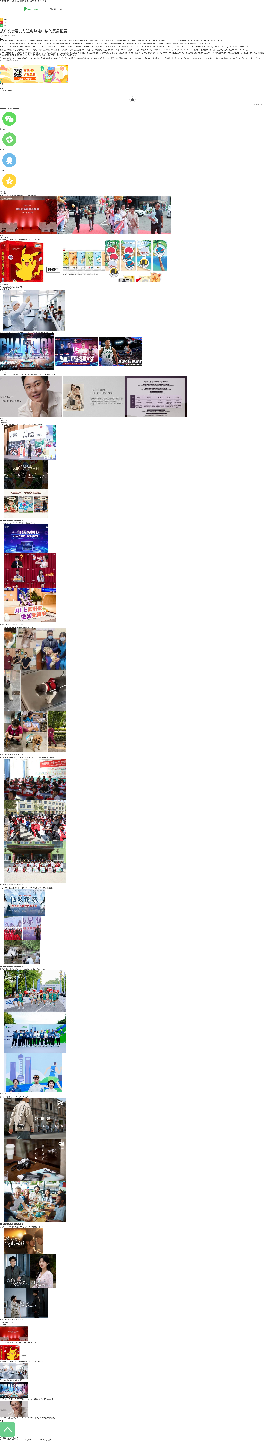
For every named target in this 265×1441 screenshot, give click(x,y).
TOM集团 (3, 1438)
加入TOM (16, 1438)
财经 (31, 1)
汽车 (41, 1)
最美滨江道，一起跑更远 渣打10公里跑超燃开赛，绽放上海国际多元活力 (23, 969)
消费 (37, 1)
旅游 (18, 1)
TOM (5, 35)
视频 (27, 1)
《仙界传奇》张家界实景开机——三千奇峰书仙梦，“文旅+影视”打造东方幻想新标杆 (27, 888)
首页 (1, 1)
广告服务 (9, 1438)
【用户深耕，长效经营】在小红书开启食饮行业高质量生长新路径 (21, 424)
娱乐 (8, 1)
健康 (34, 1)
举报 (1, 88)
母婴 (24, 1)
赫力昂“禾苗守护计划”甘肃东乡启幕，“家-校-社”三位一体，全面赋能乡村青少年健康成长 (28, 757)
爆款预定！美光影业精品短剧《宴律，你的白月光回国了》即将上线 (21, 1227)
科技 (44, 1)
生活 (21, 1)
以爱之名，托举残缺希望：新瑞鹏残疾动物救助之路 (16, 627)
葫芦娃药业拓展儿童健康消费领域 (11, 287)
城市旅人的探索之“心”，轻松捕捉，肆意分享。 (15, 1097)
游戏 (14, 1)
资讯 (4, 1)
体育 (11, 1)
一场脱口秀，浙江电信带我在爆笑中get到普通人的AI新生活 (19, 523)
